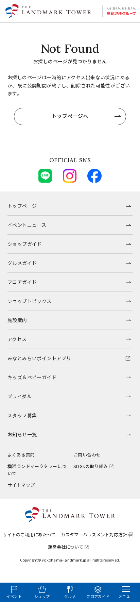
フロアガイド (22, 282)
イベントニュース (26, 224)
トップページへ (70, 115)
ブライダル (19, 396)
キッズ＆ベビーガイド (31, 377)
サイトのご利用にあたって (29, 534)
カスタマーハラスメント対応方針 (94, 534)
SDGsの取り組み (90, 466)
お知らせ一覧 (22, 434)
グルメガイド (22, 263)
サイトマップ (21, 485)
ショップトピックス (29, 301)
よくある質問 (21, 454)
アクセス (17, 339)
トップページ (22, 205)
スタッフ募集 (22, 415)
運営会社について (65, 547)
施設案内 (17, 320)
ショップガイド (24, 243)
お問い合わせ (87, 454)
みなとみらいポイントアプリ (39, 358)
